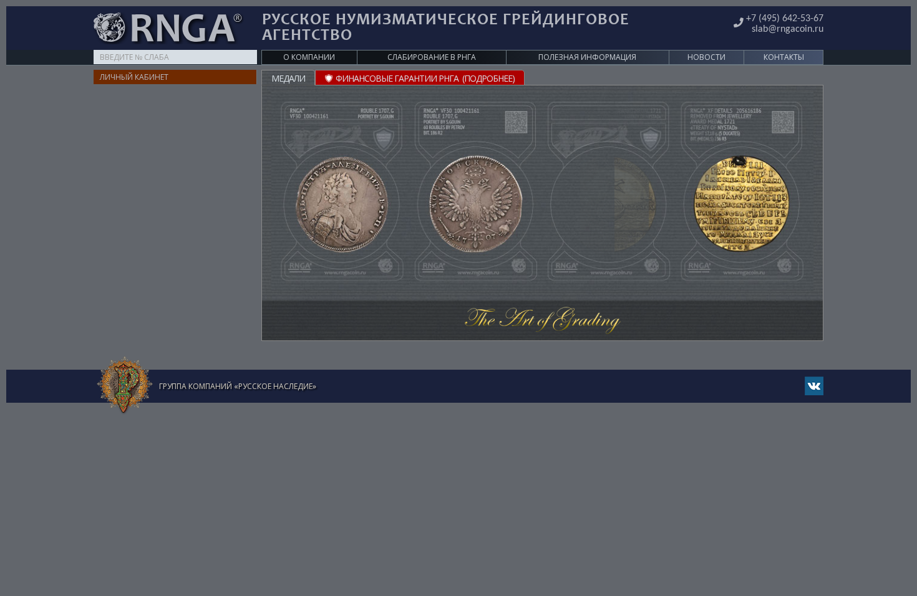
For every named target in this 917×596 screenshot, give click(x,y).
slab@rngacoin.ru (787, 29)
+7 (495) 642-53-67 (784, 19)
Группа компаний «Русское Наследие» (237, 386)
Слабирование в (431, 57)
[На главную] (125, 385)
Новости (706, 57)
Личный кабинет (134, 77)
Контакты (784, 57)
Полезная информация (587, 57)
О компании (309, 57)
